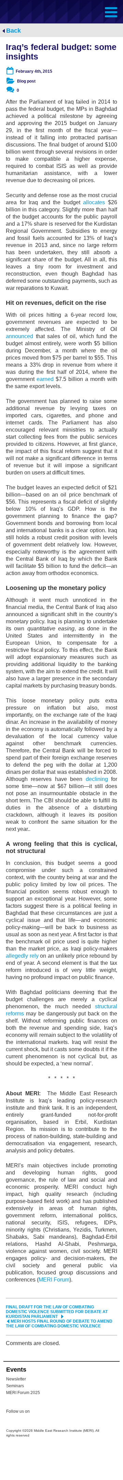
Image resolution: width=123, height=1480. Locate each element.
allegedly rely (22, 956)
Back (13, 30)
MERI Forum (54, 1280)
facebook (51, 1412)
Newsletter (16, 1379)
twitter (38, 1412)
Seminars (15, 1385)
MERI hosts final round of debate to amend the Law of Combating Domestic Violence (59, 1323)
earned (45, 379)
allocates (94, 202)
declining (97, 779)
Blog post (26, 81)
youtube (65, 1412)
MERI (22, 11)
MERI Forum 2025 (23, 1392)
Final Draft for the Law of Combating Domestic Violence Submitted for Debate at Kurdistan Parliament (57, 1312)
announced (19, 336)
